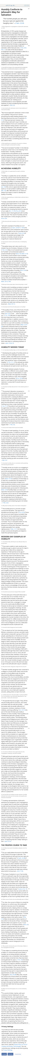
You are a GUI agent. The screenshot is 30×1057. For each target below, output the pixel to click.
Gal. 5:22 (7, 313)
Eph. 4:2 (4, 460)
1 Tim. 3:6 (19, 960)
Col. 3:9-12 (22, 710)
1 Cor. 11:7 (4, 406)
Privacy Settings (7, 1050)
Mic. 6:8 (4, 190)
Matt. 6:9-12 (11, 304)
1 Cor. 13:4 (7, 315)
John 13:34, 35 (10, 343)
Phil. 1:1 (3, 49)
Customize (18, 1054)
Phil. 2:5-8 (23, 270)
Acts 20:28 (13, 974)
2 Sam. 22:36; (15, 228)
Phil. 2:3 (12, 105)
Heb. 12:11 (14, 529)
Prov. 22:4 (4, 218)
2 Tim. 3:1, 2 (10, 362)
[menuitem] (2, 2)
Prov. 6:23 (21, 512)
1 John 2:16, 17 (22, 889)
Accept (4, 1054)
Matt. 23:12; (4, 281)
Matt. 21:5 (24, 254)
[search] (28, 2)
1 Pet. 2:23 (5, 503)
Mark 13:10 (8, 479)
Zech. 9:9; (18, 254)
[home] (2, 2)
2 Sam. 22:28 (19, 23)
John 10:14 (8, 841)
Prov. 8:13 (19, 211)
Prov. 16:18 (19, 378)
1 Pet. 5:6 (12, 425)
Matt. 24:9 (4, 490)
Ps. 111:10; (13, 211)
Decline (10, 1054)
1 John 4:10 (21, 233)
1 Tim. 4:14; (23, 48)
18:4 (9, 281)
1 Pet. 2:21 (5, 250)
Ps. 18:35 (21, 228)
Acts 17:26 (20, 871)
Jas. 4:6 (4, 187)
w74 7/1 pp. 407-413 (11, 5)
